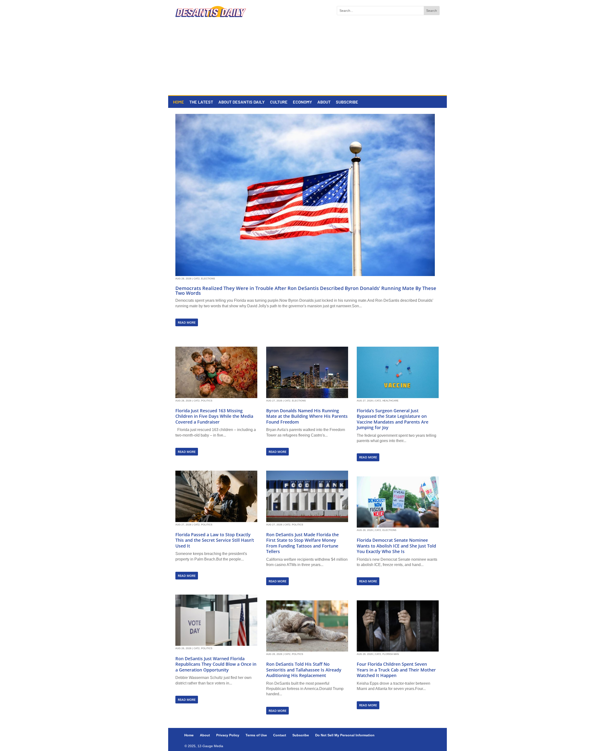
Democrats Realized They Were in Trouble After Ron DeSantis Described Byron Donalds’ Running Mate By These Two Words (305, 290)
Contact (279, 735)
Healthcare (390, 400)
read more (187, 322)
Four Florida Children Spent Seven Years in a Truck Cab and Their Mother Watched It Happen (396, 669)
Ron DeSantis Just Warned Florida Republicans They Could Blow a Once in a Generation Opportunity (215, 664)
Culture (279, 102)
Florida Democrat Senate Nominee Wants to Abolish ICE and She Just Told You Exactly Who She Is (396, 545)
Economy (302, 102)
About (324, 102)
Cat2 (197, 278)
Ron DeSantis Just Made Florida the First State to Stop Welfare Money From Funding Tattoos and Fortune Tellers (302, 543)
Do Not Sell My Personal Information (345, 735)
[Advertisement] (307, 59)
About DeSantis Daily (241, 102)
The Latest (201, 102)
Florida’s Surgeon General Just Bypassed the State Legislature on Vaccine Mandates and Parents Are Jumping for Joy (392, 419)
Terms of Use (256, 735)
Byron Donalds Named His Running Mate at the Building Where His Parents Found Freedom (307, 416)
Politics (206, 400)
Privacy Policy (227, 735)
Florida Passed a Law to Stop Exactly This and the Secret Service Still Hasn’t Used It (214, 540)
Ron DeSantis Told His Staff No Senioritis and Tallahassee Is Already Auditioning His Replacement (303, 669)
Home (178, 102)
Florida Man (390, 654)
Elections (208, 278)
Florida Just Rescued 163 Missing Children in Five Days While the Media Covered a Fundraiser (214, 416)
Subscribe (347, 102)
